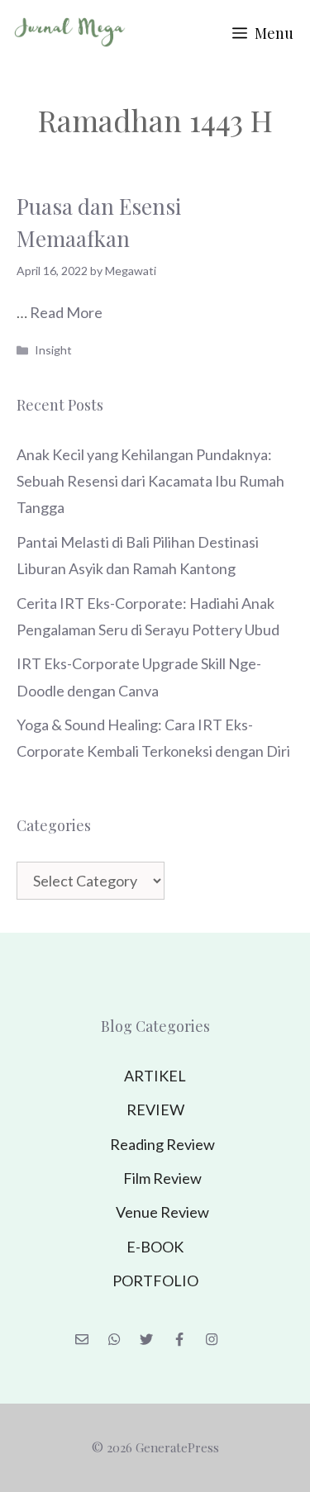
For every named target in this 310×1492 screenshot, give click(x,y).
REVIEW (155, 1109)
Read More (66, 312)
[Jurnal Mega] (70, 33)
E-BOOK (155, 1247)
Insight (53, 350)
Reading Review (162, 1144)
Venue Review (162, 1212)
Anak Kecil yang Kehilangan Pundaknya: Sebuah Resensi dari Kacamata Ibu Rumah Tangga (150, 481)
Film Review (162, 1178)
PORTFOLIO (155, 1280)
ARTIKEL (155, 1076)
